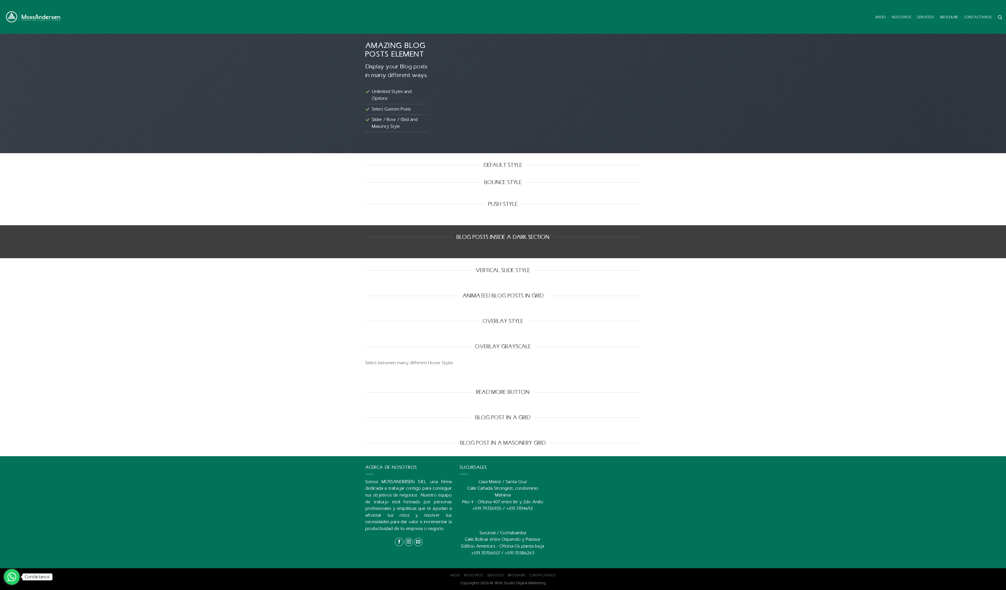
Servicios (925, 17)
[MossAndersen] (33, 17)
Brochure (949, 17)
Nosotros (901, 17)
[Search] (1000, 17)
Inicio (881, 17)
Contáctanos (978, 17)
